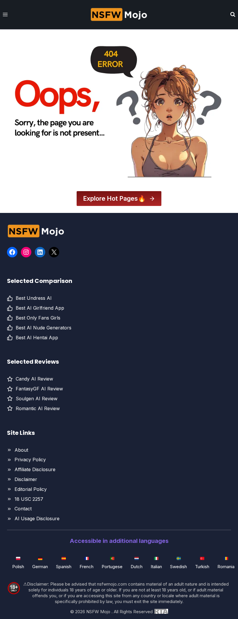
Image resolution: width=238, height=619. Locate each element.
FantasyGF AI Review (39, 389)
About (21, 450)
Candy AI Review (34, 379)
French (86, 566)
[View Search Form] (233, 14)
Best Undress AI (34, 298)
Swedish (178, 566)
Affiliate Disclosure (35, 469)
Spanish (63, 566)
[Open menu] (5, 14)
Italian (156, 566)
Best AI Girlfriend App (40, 308)
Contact (23, 509)
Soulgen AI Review (36, 398)
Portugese (112, 566)
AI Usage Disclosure (37, 518)
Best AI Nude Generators (43, 328)
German (40, 566)
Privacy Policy (30, 459)
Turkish (202, 566)
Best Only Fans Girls (38, 318)
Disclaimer (26, 479)
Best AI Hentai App (37, 337)
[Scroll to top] (218, 600)
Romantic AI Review (38, 408)
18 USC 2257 (29, 499)
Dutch (137, 566)
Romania (226, 566)
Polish (18, 566)
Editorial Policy (31, 489)
